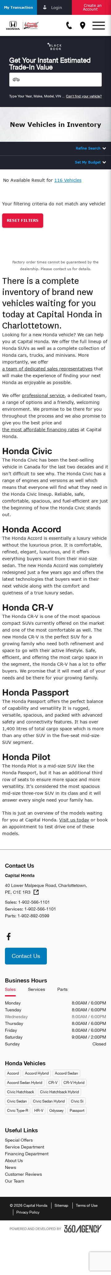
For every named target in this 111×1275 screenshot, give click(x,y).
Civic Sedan (17, 1101)
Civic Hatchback (20, 1092)
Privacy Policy (27, 1212)
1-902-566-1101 (34, 902)
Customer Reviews (23, 1174)
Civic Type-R (17, 1110)
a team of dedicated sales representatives (47, 368)
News (10, 1167)
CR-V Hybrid (74, 1082)
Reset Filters (23, 220)
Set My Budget (88, 162)
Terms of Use (86, 1205)
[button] (18, 7)
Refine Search (88, 148)
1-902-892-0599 (33, 915)
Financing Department (26, 1153)
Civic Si (77, 1101)
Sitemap (61, 1205)
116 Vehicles (67, 180)
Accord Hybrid (37, 1073)
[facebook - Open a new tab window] (8, 936)
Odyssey (56, 1110)
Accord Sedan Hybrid (24, 1082)
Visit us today (74, 819)
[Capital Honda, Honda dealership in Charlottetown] (22, 25)
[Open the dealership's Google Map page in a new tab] (82, 25)
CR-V (52, 1082)
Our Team (14, 1181)
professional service (43, 395)
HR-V (38, 1110)
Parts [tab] (62, 989)
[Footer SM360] (83, 1228)
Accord (13, 1073)
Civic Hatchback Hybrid (59, 1092)
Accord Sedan (66, 1073)
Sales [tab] (10, 989)
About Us (14, 1160)
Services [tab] (36, 989)
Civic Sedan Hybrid (49, 1101)
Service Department (24, 1146)
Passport (77, 1110)
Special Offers (19, 1140)
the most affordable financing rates (40, 429)
